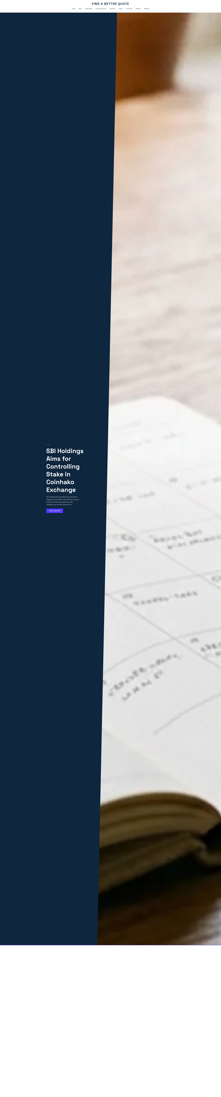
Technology (88, 8)
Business (112, 8)
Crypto (121, 8)
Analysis (138, 8)
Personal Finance (101, 8)
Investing (129, 8)
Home (73, 8)
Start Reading (54, 511)
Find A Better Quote (110, 4)
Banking (146, 8)
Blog (80, 8)
